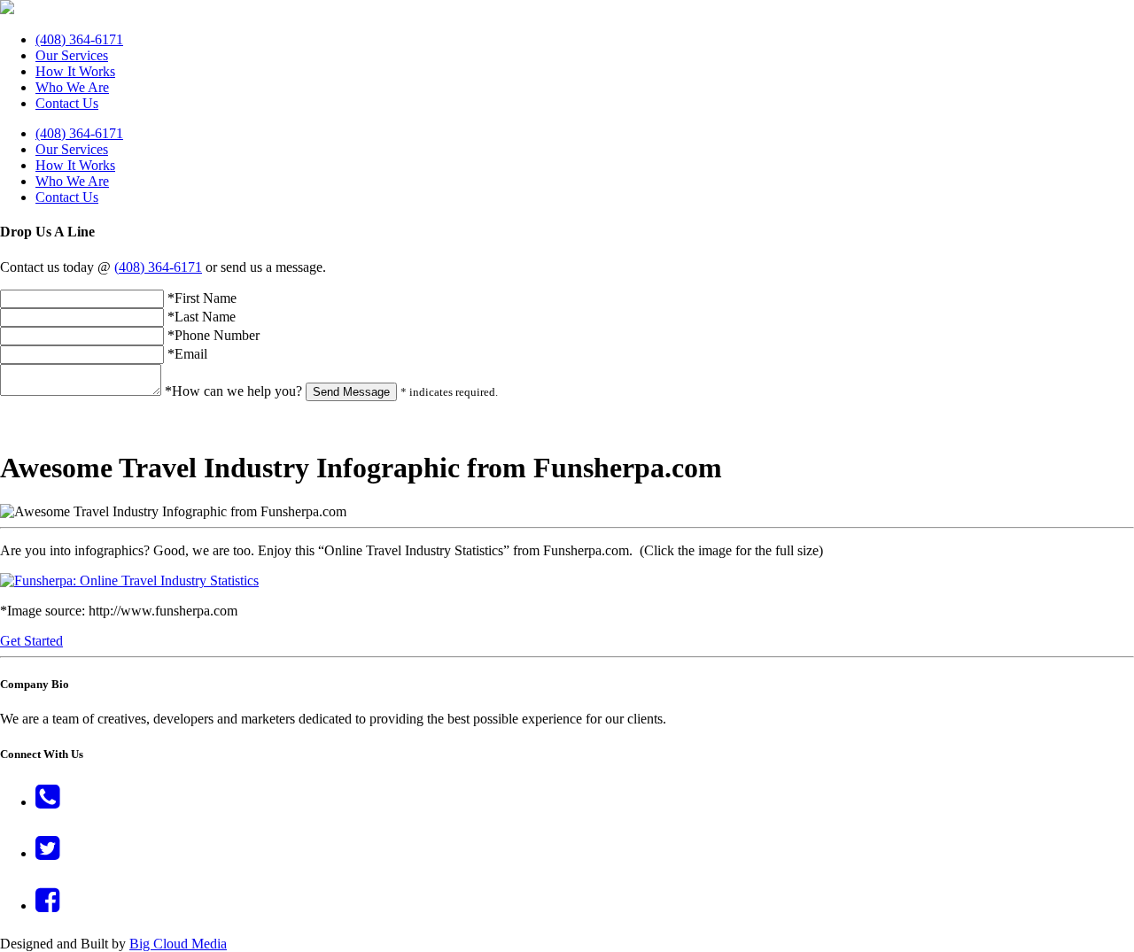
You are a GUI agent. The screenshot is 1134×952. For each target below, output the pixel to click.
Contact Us (66, 103)
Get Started (31, 640)
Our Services (71, 55)
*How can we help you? (233, 391)
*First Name (202, 298)
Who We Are (72, 87)
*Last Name (201, 316)
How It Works (75, 71)
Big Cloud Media (178, 943)
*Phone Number (213, 335)
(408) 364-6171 (79, 39)
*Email (187, 353)
